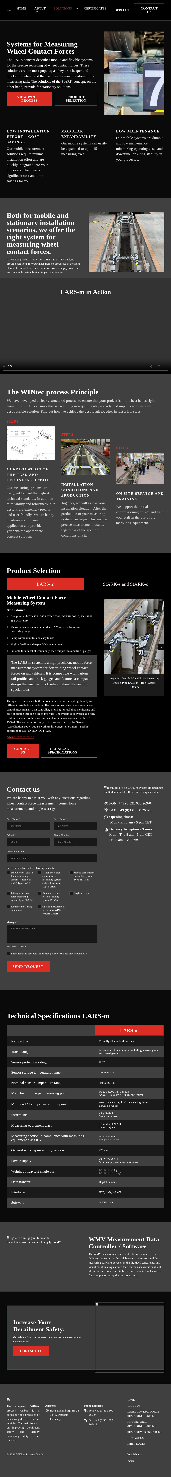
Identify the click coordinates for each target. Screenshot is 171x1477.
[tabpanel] (85, 674)
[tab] (45, 584)
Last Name (60, 819)
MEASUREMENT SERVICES (144, 1432)
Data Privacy (134, 1454)
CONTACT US (149, 10)
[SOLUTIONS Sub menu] (77, 8)
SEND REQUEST (28, 967)
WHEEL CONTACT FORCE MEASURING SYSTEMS (143, 1414)
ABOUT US (40, 10)
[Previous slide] (107, 647)
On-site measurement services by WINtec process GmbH (53, 910)
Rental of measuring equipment (21, 908)
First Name (13, 819)
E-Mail (11, 835)
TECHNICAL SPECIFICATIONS (62, 750)
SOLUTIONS (63, 8)
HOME (21, 8)
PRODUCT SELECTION (76, 98)
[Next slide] (161, 647)
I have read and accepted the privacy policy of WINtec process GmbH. (49, 953)
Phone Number (61, 835)
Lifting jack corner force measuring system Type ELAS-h (22, 896)
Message (12, 922)
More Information (20, 737)
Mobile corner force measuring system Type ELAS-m (84, 876)
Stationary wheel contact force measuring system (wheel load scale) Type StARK (51, 879)
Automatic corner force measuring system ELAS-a (51, 896)
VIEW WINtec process (29, 98)
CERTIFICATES (95, 8)
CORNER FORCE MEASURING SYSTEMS (141, 1424)
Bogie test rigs (81, 893)
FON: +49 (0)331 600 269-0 (130, 803)
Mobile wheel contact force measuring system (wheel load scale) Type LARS (22, 877)
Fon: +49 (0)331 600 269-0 (101, 1413)
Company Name (16, 851)
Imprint (131, 1461)
